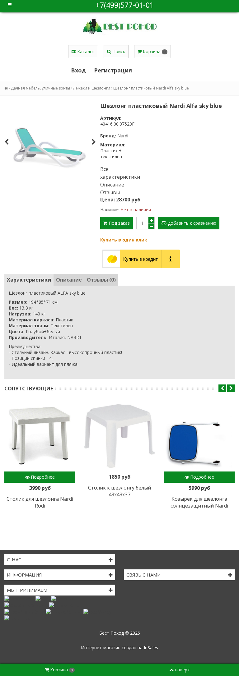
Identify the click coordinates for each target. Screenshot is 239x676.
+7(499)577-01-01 (125, 5)
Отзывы (110, 192)
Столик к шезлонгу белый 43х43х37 (119, 491)
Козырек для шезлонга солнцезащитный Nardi (199, 502)
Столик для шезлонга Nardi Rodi (40, 502)
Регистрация (113, 70)
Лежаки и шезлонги (91, 88)
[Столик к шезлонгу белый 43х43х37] (119, 436)
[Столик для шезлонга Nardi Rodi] (39, 436)
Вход (78, 70)
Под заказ (118, 223)
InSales (151, 648)
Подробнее (42, 477)
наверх (182, 670)
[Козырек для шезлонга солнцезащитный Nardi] (199, 436)
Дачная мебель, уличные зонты (40, 88)
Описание (112, 184)
